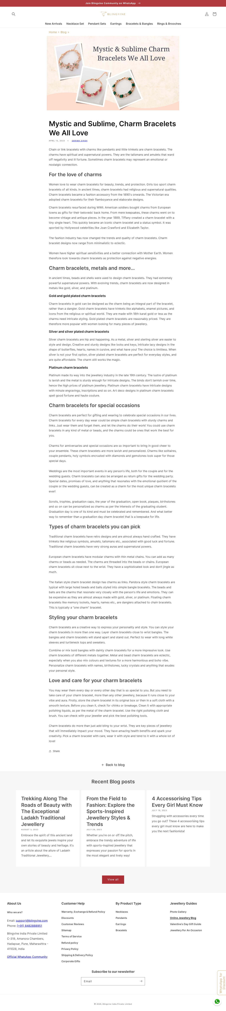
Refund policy (69, 942)
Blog (64, 32)
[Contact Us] (217, 1001)
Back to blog (115, 765)
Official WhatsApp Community (27, 956)
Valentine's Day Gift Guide (185, 924)
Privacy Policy (69, 948)
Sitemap (66, 930)
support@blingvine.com (32, 920)
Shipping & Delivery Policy (77, 955)
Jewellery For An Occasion (186, 930)
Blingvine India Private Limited (117, 1004)
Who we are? (15, 912)
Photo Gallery (178, 911)
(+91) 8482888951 (29, 925)
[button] (13, 14)
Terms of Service (71, 936)
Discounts (67, 917)
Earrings (121, 924)
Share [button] (56, 750)
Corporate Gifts (70, 961)
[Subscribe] (141, 981)
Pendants (121, 917)
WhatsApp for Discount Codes (222, 983)
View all (113, 879)
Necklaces (122, 911)
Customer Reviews (72, 924)
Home (53, 32)
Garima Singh (80, 141)
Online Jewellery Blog (183, 917)
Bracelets (121, 930)
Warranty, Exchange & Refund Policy (83, 911)
